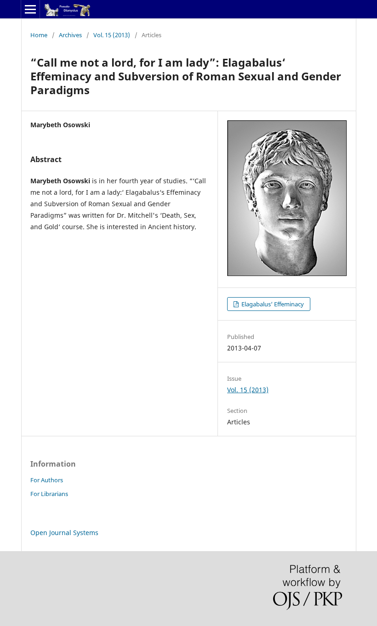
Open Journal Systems (64, 532)
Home (38, 35)
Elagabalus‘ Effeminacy (272, 304)
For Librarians (49, 494)
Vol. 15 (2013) (111, 35)
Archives (70, 35)
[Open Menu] (30, 9)
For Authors (46, 480)
